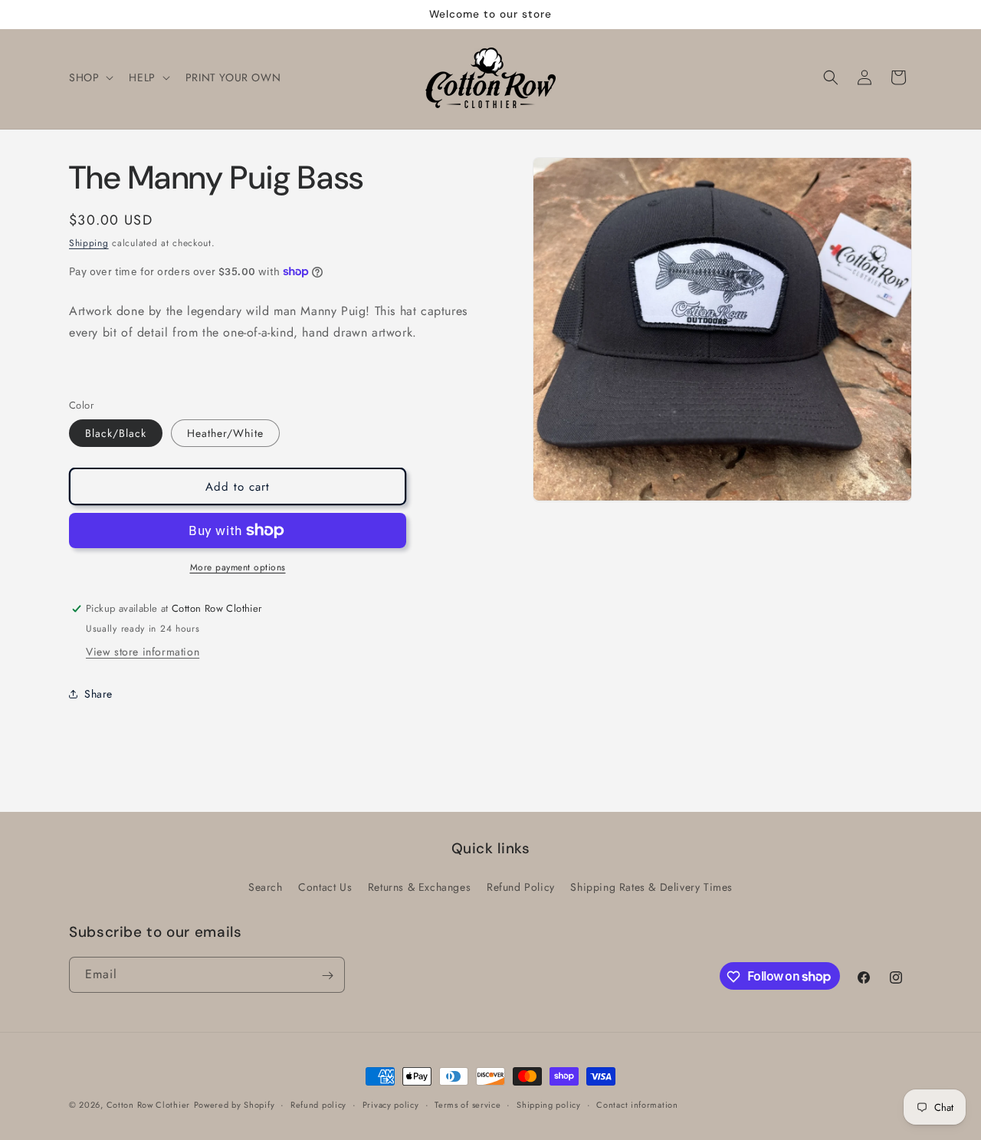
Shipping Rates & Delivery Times (651, 886)
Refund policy (318, 1104)
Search (265, 886)
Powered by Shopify (234, 1105)
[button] (90, 77)
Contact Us (325, 886)
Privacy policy (391, 1104)
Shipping (89, 243)
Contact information (637, 1104)
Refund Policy (521, 886)
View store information (142, 651)
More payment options (238, 567)
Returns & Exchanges (419, 886)
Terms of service (467, 1104)
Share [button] (98, 693)
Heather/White (225, 433)
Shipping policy (549, 1104)
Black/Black (115, 433)
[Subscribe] (327, 976)
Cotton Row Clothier (148, 1105)
